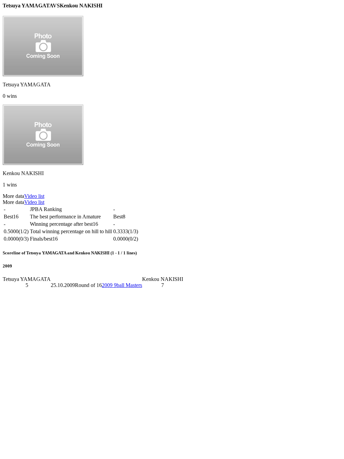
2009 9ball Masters (122, 285)
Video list (34, 196)
